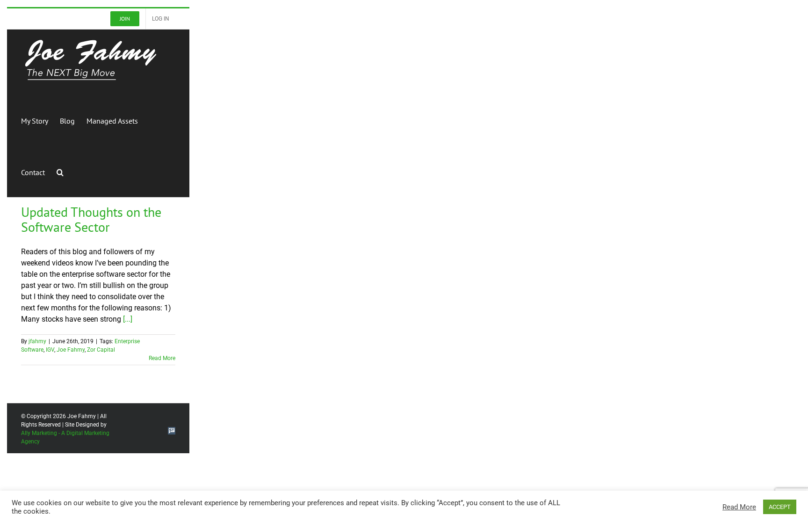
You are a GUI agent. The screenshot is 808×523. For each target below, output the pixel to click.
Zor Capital (101, 349)
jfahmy (37, 341)
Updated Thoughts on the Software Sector (91, 219)
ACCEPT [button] (780, 506)
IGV (50, 349)
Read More (162, 358)
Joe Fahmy (71, 349)
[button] (60, 171)
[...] (127, 319)
